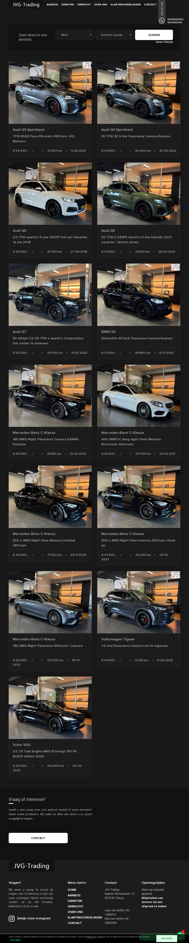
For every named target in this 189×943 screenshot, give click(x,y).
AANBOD (52, 4)
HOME (72, 890)
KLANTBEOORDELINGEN (126, 4)
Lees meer (15, 940)
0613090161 (174, 22)
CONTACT (150, 4)
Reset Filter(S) (164, 42)
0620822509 (175, 19)
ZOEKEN (154, 35)
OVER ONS (100, 4)
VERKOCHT (84, 4)
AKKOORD (167, 938)
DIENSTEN (67, 4)
